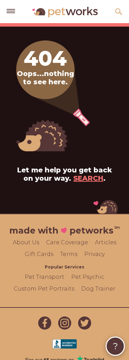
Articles (105, 242)
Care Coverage (67, 242)
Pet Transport (44, 277)
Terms (68, 254)
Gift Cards (39, 254)
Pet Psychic (87, 277)
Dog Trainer (98, 288)
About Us (26, 242)
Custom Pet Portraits (44, 288)
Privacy (94, 254)
